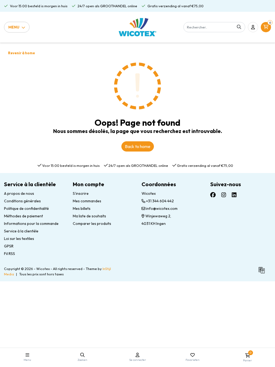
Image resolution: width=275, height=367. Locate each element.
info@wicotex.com (162, 208)
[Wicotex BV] (138, 27)
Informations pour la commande (31, 223)
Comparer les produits (92, 223)
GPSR (8, 246)
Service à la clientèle (21, 231)
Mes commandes (87, 201)
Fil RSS (9, 253)
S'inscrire (81, 193)
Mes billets (82, 208)
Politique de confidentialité (26, 208)
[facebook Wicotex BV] (213, 195)
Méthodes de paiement (23, 216)
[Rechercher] (239, 27)
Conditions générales (22, 201)
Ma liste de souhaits (89, 216)
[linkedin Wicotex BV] (234, 195)
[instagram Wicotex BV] (223, 195)
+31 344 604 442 (159, 201)
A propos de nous (19, 193)
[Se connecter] (253, 27)
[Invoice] (263, 272)
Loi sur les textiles (19, 238)
